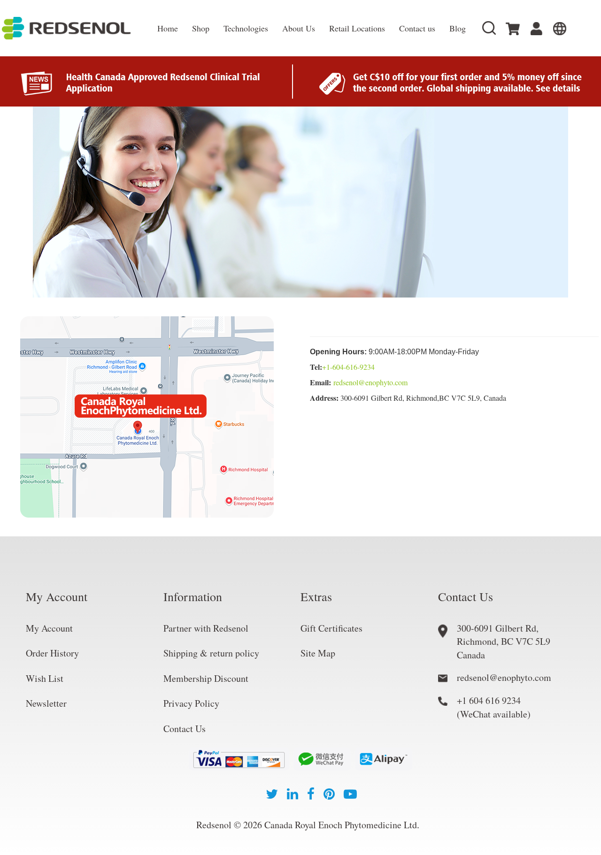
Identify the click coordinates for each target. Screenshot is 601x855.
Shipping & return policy (211, 653)
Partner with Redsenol (205, 628)
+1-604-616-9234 (348, 367)
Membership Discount (205, 678)
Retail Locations (357, 28)
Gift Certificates (331, 628)
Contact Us (184, 728)
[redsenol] (75, 28)
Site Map (317, 653)
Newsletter (46, 703)
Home (167, 28)
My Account (49, 628)
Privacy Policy (191, 703)
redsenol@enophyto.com (370, 382)
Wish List (44, 678)
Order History (52, 653)
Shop (200, 28)
